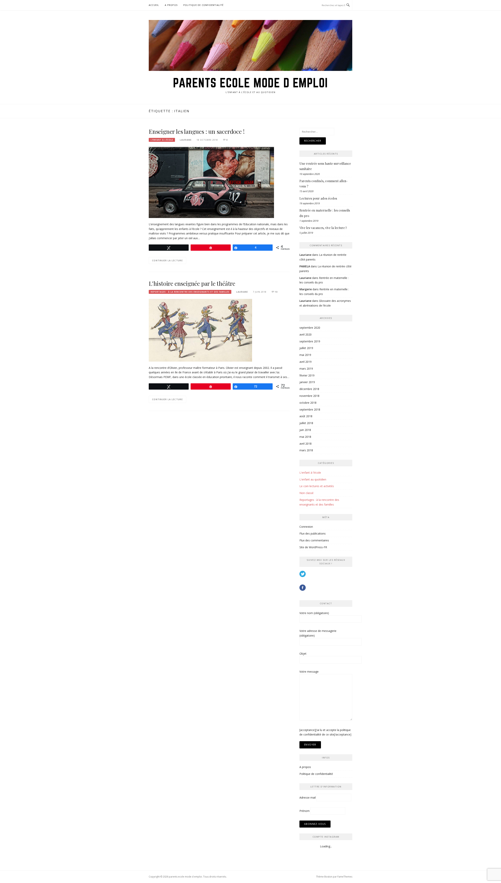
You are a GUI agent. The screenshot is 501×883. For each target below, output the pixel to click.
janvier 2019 (307, 382)
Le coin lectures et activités (316, 486)
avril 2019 (305, 362)
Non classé (306, 493)
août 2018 (305, 416)
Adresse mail (307, 797)
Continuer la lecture (167, 260)
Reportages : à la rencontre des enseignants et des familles (190, 291)
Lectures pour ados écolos (318, 198)
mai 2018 (305, 437)
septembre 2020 (309, 327)
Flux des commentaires (314, 540)
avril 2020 (305, 334)
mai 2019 (305, 355)
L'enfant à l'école (162, 139)
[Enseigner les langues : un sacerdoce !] (211, 182)
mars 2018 (306, 450)
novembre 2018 (309, 396)
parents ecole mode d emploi (250, 83)
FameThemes (344, 876)
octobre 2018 (307, 402)
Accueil (154, 5)
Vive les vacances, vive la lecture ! (322, 228)
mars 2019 (306, 368)
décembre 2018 (309, 389)
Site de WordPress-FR (313, 547)
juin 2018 (305, 430)
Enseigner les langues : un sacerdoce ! (196, 131)
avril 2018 (305, 443)
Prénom (304, 811)
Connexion (306, 526)
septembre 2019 (309, 341)
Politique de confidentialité (203, 5)
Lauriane (186, 139)
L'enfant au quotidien (312, 479)
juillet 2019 (306, 348)
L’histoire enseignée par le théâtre (192, 283)
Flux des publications (312, 533)
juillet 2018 (306, 423)
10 (276, 291)
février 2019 (306, 375)
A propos (171, 5)
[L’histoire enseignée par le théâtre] (200, 330)
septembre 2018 (309, 409)
